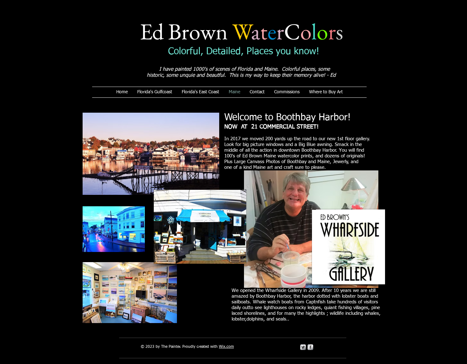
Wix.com (226, 347)
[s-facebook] (310, 347)
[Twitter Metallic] (303, 347)
